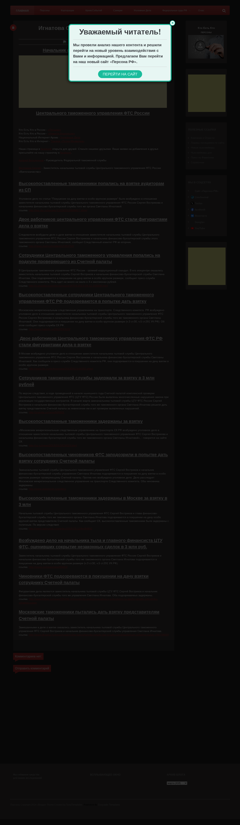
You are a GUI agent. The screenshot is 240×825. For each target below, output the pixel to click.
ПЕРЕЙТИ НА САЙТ (120, 74)
